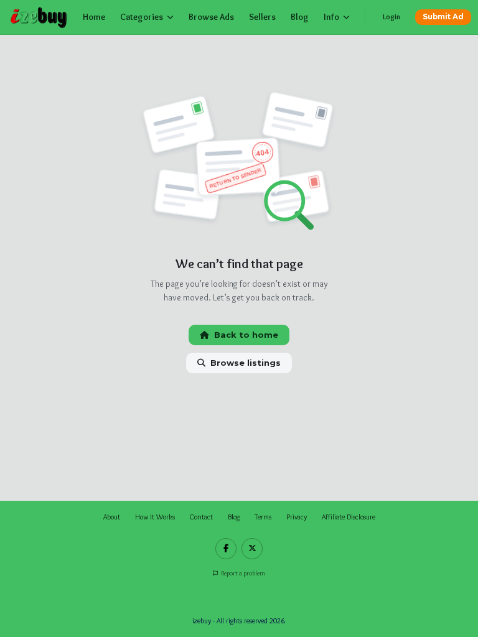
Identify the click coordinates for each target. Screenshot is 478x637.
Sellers (262, 16)
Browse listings (245, 363)
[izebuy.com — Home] (39, 17)
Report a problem (243, 573)
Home (94, 16)
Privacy (296, 517)
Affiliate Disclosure (348, 517)
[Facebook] (226, 548)
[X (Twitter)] (252, 548)
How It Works (155, 517)
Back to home (246, 335)
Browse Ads (211, 16)
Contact (201, 517)
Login (391, 16)
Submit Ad (443, 16)
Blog (300, 16)
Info (331, 16)
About (111, 517)
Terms (263, 517)
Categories (141, 16)
